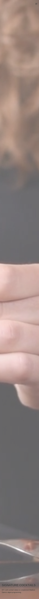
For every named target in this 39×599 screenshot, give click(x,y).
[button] (36, 3)
